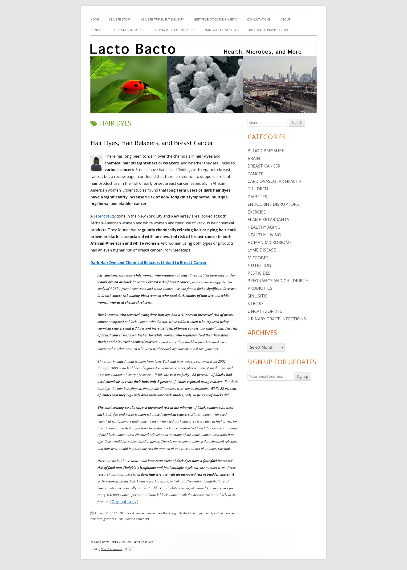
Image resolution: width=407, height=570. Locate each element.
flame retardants (268, 219)
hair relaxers (227, 513)
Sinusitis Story (120, 19)
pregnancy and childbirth (278, 280)
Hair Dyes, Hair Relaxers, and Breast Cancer (151, 142)
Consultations (258, 19)
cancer (150, 513)
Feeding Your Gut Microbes (174, 30)
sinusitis (258, 296)
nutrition (259, 265)
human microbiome (270, 242)
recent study (105, 216)
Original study (124, 501)
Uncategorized (265, 311)
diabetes (257, 196)
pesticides (259, 273)
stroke (256, 303)
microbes (258, 257)
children (258, 189)
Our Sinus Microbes (128, 30)
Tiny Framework (111, 549)
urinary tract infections (277, 319)
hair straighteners (103, 519)
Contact (97, 30)
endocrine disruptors (273, 204)
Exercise (257, 212)
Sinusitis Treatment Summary (162, 19)
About (285, 19)
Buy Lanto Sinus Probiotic (269, 30)
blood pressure (266, 150)
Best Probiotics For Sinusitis (215, 19)
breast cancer (134, 513)
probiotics (260, 288)
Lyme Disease (262, 250)
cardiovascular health (274, 181)
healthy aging (264, 227)
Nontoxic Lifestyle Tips (222, 30)
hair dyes (210, 513)
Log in (130, 549)
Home (94, 19)
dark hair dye (192, 513)
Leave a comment (136, 519)
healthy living (166, 513)
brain (254, 158)
